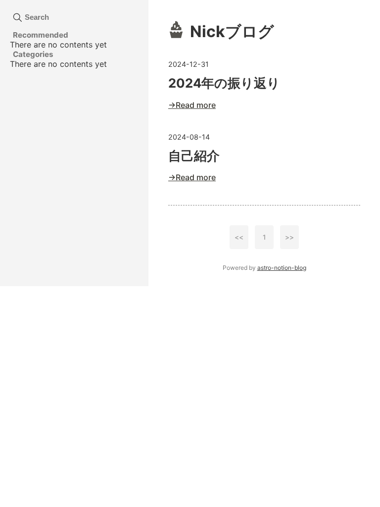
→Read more (192, 105)
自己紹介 (194, 155)
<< (239, 237)
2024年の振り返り (224, 83)
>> (289, 237)
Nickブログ (232, 31)
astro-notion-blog (281, 267)
